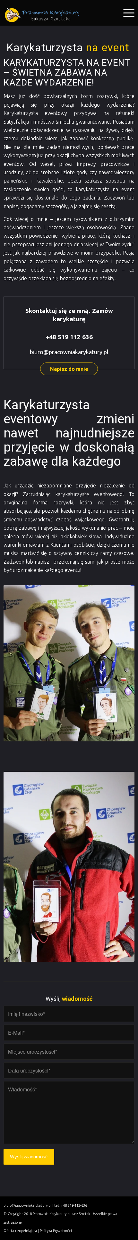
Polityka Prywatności (56, 1231)
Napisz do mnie (69, 369)
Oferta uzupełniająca (20, 1231)
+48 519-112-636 (74, 1205)
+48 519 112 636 (69, 336)
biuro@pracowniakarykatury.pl (69, 352)
